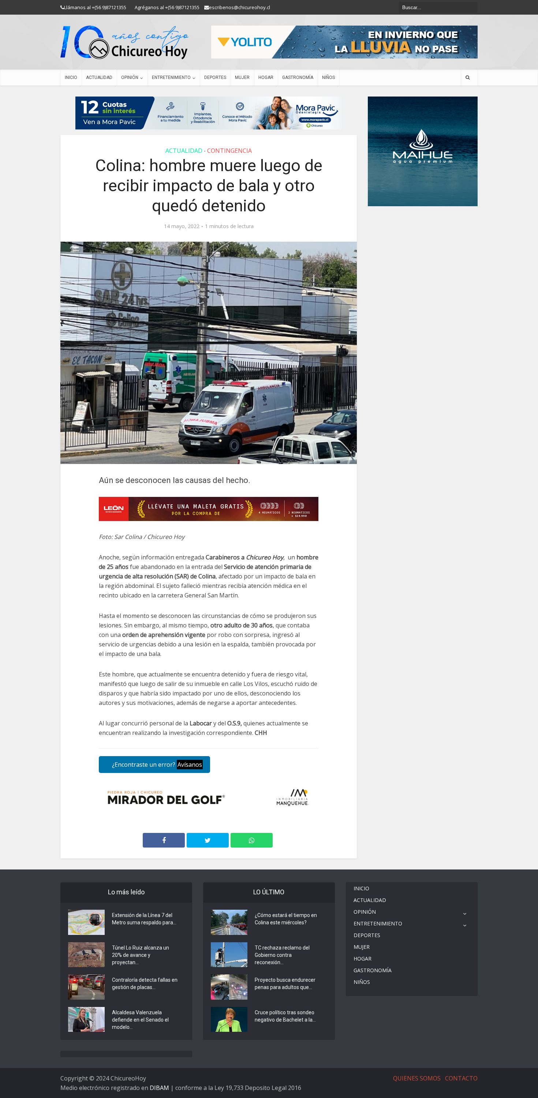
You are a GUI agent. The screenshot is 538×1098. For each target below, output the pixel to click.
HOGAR (265, 77)
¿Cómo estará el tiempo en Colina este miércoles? (286, 918)
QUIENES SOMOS (417, 1078)
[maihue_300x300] (423, 150)
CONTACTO (461, 1078)
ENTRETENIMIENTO (171, 77)
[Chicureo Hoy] (124, 42)
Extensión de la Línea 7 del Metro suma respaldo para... (144, 918)
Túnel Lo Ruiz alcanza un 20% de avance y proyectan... (140, 955)
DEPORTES (215, 77)
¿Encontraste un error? (156, 765)
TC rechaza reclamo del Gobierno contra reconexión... (282, 955)
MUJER (242, 77)
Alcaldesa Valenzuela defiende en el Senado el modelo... (140, 1020)
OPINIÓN (129, 77)
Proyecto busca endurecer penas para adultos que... (285, 983)
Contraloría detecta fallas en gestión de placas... (145, 983)
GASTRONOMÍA (297, 77)
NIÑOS (328, 77)
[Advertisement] (423, 228)
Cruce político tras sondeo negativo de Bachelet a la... (285, 1016)
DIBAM (159, 1088)
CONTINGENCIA (229, 151)
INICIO (71, 77)
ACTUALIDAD (99, 77)
